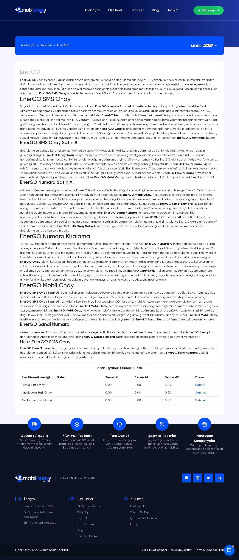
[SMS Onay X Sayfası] (208, 478)
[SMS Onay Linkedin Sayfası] (219, 478)
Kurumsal (137, 499)
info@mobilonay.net (42, 522)
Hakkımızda (138, 506)
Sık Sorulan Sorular (89, 506)
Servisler (137, 10)
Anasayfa (92, 10)
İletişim (173, 10)
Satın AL (200, 385)
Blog (155, 10)
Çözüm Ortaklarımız (143, 518)
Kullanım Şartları (181, 550)
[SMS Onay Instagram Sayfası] (197, 478)
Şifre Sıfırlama (86, 524)
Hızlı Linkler (85, 499)
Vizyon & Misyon (141, 512)
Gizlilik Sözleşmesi (154, 550)
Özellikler (115, 10)
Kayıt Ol (82, 518)
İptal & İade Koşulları (210, 550)
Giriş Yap (208, 10)
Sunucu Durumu (87, 536)
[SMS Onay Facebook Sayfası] (186, 478)
